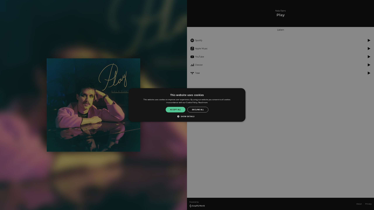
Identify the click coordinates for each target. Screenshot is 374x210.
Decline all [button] (198, 109)
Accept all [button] (175, 109)
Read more (203, 102)
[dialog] (187, 105)
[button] (186, 116)
